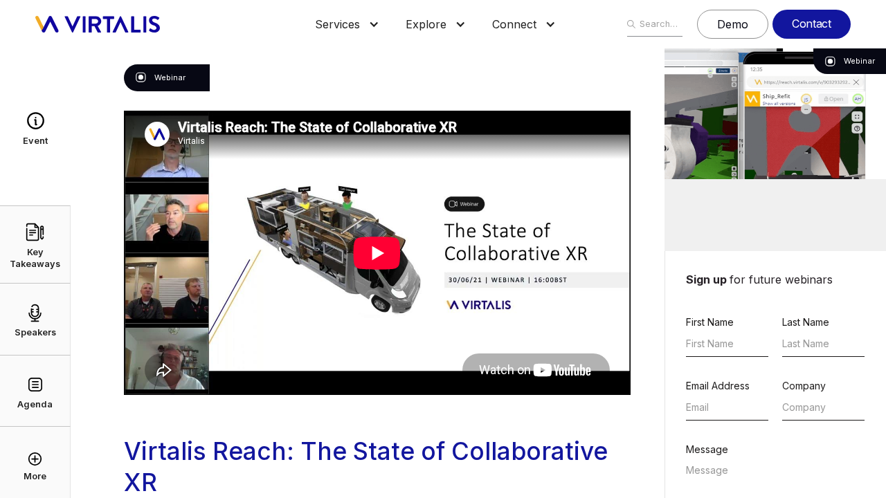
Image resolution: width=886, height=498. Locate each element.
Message (707, 449)
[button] (337, 24)
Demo (732, 24)
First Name (710, 322)
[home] (97, 24)
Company (804, 385)
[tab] (35, 126)
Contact (811, 23)
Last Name (805, 322)
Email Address (718, 385)
